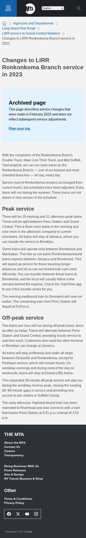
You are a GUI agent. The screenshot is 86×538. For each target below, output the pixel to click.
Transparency (14, 455)
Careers (9, 451)
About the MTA (14, 442)
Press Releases (15, 470)
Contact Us (12, 446)
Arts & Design (14, 474)
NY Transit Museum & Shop (23, 478)
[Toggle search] (79, 8)
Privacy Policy (14, 503)
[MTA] (30, 8)
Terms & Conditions (18, 498)
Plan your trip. (20, 128)
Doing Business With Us (21, 466)
